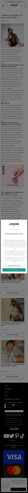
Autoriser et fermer (14, 269)
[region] (14, 247)
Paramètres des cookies (14, 265)
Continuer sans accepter (14, 229)
